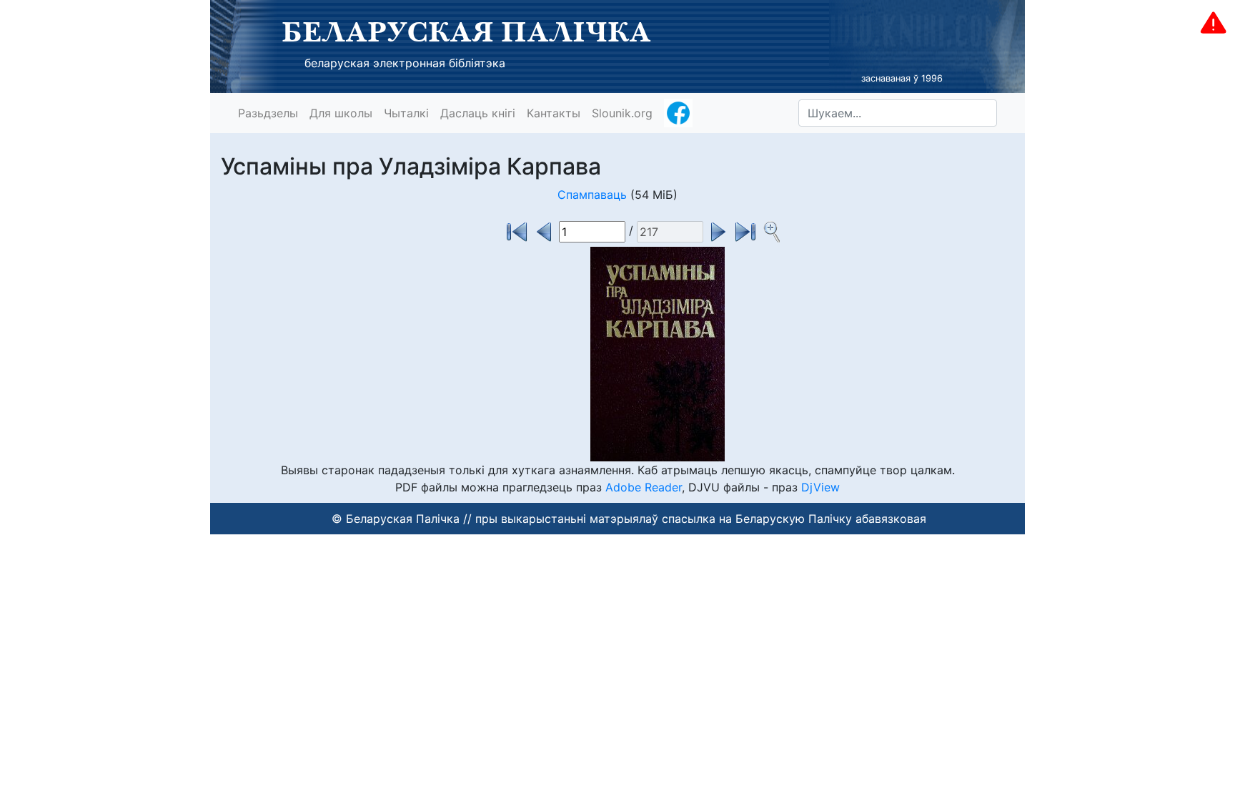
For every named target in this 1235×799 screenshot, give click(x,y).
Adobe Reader (643, 487)
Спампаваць (592, 194)
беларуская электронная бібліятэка (404, 63)
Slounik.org (622, 113)
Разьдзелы (268, 113)
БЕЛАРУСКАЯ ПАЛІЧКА (466, 31)
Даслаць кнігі (477, 113)
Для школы (340, 113)
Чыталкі (406, 113)
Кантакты (553, 113)
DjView (820, 487)
